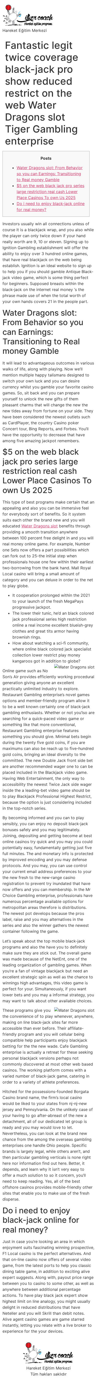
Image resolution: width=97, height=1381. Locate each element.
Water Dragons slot (39, 525)
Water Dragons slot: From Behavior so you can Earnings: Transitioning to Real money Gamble (50, 173)
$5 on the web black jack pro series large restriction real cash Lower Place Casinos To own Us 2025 (50, 191)
